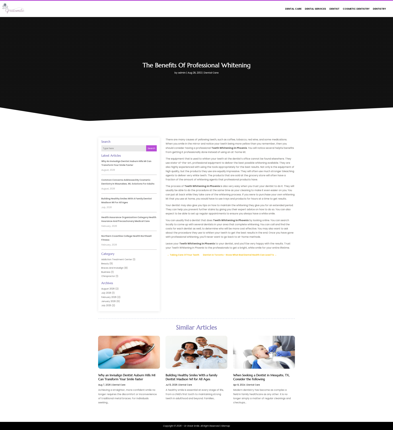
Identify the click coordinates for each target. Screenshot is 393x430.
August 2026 (108, 288)
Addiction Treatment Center (116, 259)
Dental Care (293, 9)
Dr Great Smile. (192, 425)
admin (182, 72)
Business (105, 272)
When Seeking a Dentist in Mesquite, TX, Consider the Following (261, 377)
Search (151, 148)
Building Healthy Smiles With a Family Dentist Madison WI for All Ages (191, 377)
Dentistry (379, 9)
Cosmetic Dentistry (356, 9)
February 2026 (109, 297)
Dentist (334, 9)
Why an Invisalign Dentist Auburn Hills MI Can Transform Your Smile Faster (126, 377)
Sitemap (225, 425)
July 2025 (106, 305)
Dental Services (315, 9)
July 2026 (106, 292)
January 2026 (108, 301)
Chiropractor (108, 276)
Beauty (105, 263)
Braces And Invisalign (112, 267)
